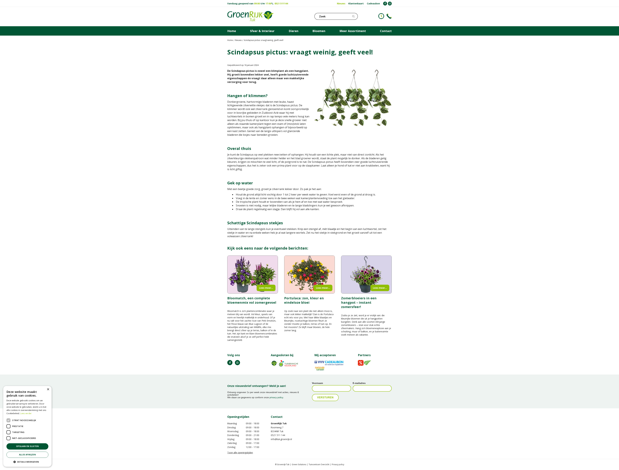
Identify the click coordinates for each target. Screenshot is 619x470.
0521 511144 (281, 3)
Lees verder (26, 413)
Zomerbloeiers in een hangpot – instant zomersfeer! (359, 302)
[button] (27, 462)
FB (229, 362)
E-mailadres (359, 383)
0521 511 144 (278, 435)
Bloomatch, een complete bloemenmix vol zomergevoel (251, 300)
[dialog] (27, 426)
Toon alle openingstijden (240, 452)
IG (237, 362)
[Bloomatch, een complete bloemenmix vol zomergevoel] (252, 274)
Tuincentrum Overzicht (319, 464)
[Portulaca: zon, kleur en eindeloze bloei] (309, 274)
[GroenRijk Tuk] (250, 16)
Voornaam (317, 383)
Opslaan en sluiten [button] (27, 446)
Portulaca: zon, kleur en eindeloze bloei (304, 300)
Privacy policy (338, 464)
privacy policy (276, 397)
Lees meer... (266, 287)
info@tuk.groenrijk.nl (281, 439)
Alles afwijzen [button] (27, 454)
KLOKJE (381, 16)
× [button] (48, 389)
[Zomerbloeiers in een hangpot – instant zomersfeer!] (366, 274)
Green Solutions (299, 464)
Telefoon (389, 16)
